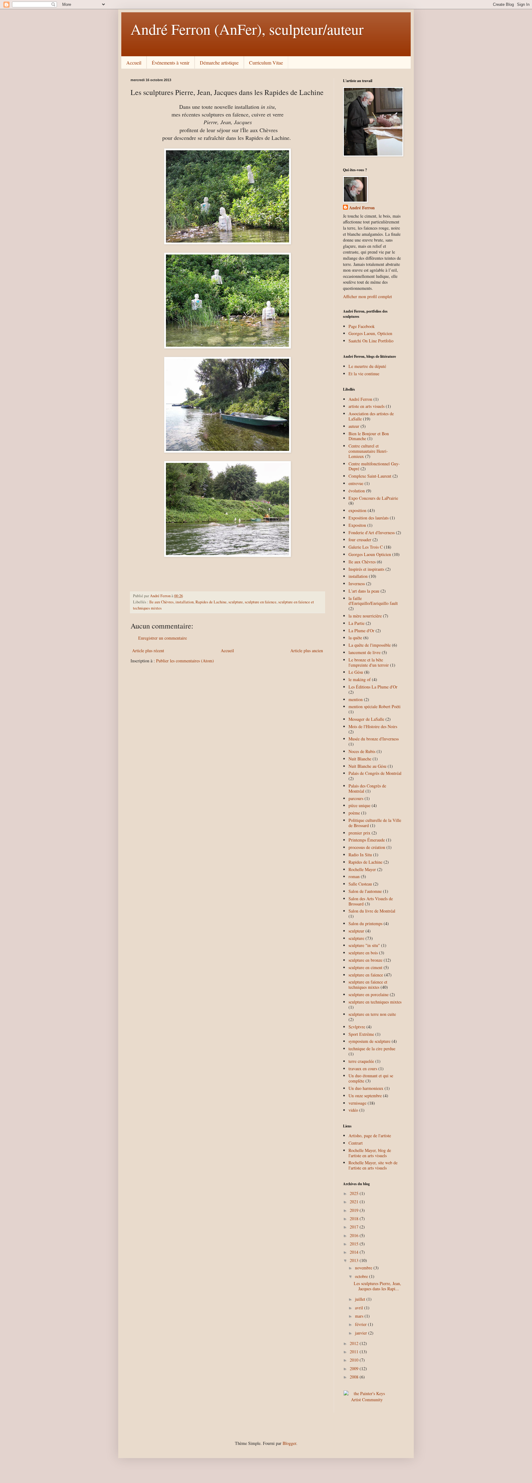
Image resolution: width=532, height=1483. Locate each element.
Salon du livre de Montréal (372, 911)
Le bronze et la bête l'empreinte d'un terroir (369, 662)
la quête (355, 638)
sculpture (235, 602)
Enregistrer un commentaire (162, 638)
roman (354, 876)
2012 (355, 1343)
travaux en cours (363, 1068)
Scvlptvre (357, 1027)
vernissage (357, 1103)
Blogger (289, 1443)
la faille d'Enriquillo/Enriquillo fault (373, 600)
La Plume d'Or (361, 630)
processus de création (367, 847)
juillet (360, 1299)
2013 (355, 1260)
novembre (364, 1268)
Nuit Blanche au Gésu (367, 766)
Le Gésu (356, 672)
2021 (355, 1202)
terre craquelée (361, 1061)
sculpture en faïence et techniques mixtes (368, 984)
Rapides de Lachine (211, 602)
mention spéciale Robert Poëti (375, 706)
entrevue (356, 483)
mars (360, 1316)
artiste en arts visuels (367, 406)
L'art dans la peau (364, 591)
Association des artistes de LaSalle (371, 416)
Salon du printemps (365, 923)
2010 (355, 1360)
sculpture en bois (363, 953)
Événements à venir (170, 62)
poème (354, 813)
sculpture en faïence (260, 602)
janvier (361, 1333)
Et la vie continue (364, 374)
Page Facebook (362, 326)
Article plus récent (148, 650)
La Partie (357, 623)
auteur (354, 426)
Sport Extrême (361, 1034)
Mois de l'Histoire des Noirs (373, 726)
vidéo (353, 1110)
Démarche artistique (219, 62)
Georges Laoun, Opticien (370, 333)
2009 (355, 1368)
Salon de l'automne (365, 891)
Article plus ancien (306, 650)
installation (184, 602)
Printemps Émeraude (367, 840)
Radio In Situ (360, 855)
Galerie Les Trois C (366, 547)
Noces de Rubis (362, 751)
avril (359, 1308)
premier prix (359, 833)
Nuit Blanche (360, 759)
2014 (355, 1252)
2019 (355, 1210)
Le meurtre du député (367, 366)
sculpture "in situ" (364, 945)
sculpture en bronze (365, 960)
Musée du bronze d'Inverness (374, 739)
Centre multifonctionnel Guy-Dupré (374, 466)
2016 (355, 1235)
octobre (362, 1276)
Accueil (133, 62)
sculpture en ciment (365, 967)
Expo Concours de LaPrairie (373, 498)
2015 (355, 1244)
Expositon (357, 525)
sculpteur (356, 931)
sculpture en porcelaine (369, 994)
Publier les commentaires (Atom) (185, 661)
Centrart (356, 1143)
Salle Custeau (360, 884)
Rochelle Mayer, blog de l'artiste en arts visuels (370, 1152)
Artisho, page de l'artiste (370, 1135)
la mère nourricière (365, 616)
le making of (360, 679)
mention (356, 699)
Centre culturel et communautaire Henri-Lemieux (368, 451)
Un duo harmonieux (366, 1088)
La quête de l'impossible (370, 645)
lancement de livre (365, 652)
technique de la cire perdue (372, 1048)
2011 (355, 1352)
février (361, 1324)
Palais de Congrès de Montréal (375, 773)
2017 (355, 1227)
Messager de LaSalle (366, 719)
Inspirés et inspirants (366, 569)
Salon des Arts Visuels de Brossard (371, 901)
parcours (356, 798)
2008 (355, 1377)
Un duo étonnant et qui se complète (371, 1078)
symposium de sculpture (369, 1041)
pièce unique (359, 805)
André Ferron (362, 208)
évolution (357, 491)
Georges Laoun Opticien (370, 554)
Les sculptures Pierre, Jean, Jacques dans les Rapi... (377, 1286)
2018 (355, 1218)
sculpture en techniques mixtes (375, 1002)
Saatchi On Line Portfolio (371, 341)
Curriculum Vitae (266, 62)
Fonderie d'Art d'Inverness (372, 532)
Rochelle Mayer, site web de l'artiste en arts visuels (373, 1165)
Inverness (357, 583)
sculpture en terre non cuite (372, 1014)
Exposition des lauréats (369, 518)
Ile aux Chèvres (161, 602)
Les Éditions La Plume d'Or (373, 687)
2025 (355, 1193)
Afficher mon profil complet (367, 296)
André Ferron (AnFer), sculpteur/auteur (247, 29)
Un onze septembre (365, 1095)
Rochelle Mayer (362, 869)
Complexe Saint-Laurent (370, 476)
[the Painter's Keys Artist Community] (367, 1399)
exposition (357, 510)
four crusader (360, 539)
